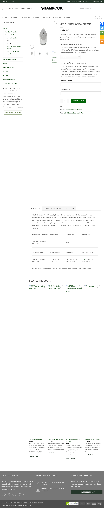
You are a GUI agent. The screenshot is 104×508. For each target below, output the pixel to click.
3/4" (65, 113)
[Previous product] (100, 17)
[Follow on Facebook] (58, 1)
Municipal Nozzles (30, 17)
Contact (67, 1)
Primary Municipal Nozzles (57, 17)
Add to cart (78, 101)
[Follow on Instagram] (60, 1)
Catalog (15, 8)
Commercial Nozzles (12, 35)
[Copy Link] (102, 37)
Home (8, 8)
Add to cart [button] (33, 456)
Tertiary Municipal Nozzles (13, 53)
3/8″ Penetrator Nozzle (55, 440)
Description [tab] (35, 208)
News (23, 8)
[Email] (102, 33)
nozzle (78, 113)
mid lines (73, 113)
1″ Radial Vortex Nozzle (92, 440)
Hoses (5, 63)
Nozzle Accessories (9, 59)
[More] (102, 41)
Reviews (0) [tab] (70, 208)
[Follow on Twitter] (62, 1)
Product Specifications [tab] (53, 208)
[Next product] (96, 17)
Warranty (86, 1)
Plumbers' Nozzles (11, 32)
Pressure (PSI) (65, 89)
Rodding (6, 71)
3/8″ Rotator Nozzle (36, 440)
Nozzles (14, 17)
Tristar (83, 113)
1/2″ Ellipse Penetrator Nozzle (73, 440)
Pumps (5, 75)
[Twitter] (102, 28)
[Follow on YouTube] (22, 494)
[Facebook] (102, 24)
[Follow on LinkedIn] (18, 494)
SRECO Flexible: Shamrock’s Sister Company (53, 490)
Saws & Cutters (8, 67)
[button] (3, 8)
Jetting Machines (9, 79)
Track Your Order (97, 1)
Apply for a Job (76, 1)
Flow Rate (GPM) (66, 80)
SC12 (84, 259)
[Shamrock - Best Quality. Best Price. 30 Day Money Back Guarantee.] (52, 8)
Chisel (68, 113)
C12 (96, 259)
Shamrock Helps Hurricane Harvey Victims (53, 483)
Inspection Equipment (10, 83)
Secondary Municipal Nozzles (14, 47)
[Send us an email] (14, 494)
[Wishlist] (95, 8)
